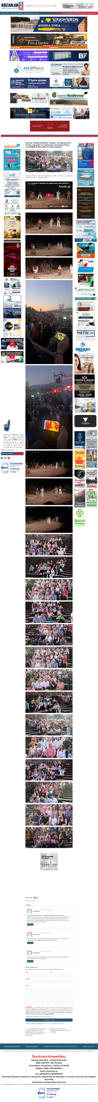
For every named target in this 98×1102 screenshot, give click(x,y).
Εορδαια (8, 13)
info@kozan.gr (88, 1046)
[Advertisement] (12, 393)
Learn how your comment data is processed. (54, 1023)
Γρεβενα (26, 13)
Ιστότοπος (27, 979)
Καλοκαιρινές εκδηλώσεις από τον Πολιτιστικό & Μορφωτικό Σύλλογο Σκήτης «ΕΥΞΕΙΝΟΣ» (60, 1030)
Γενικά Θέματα (32, 900)
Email (51, 972)
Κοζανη (3, 13)
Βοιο (12, 13)
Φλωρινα (36, 13)
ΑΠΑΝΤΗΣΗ (30, 924)
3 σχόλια (45, 149)
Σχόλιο (27, 985)
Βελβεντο (20, 13)
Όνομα (27, 972)
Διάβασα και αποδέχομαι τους (39, 1016)
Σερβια (15, 13)
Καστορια (30, 13)
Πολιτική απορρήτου (44, 1008)
